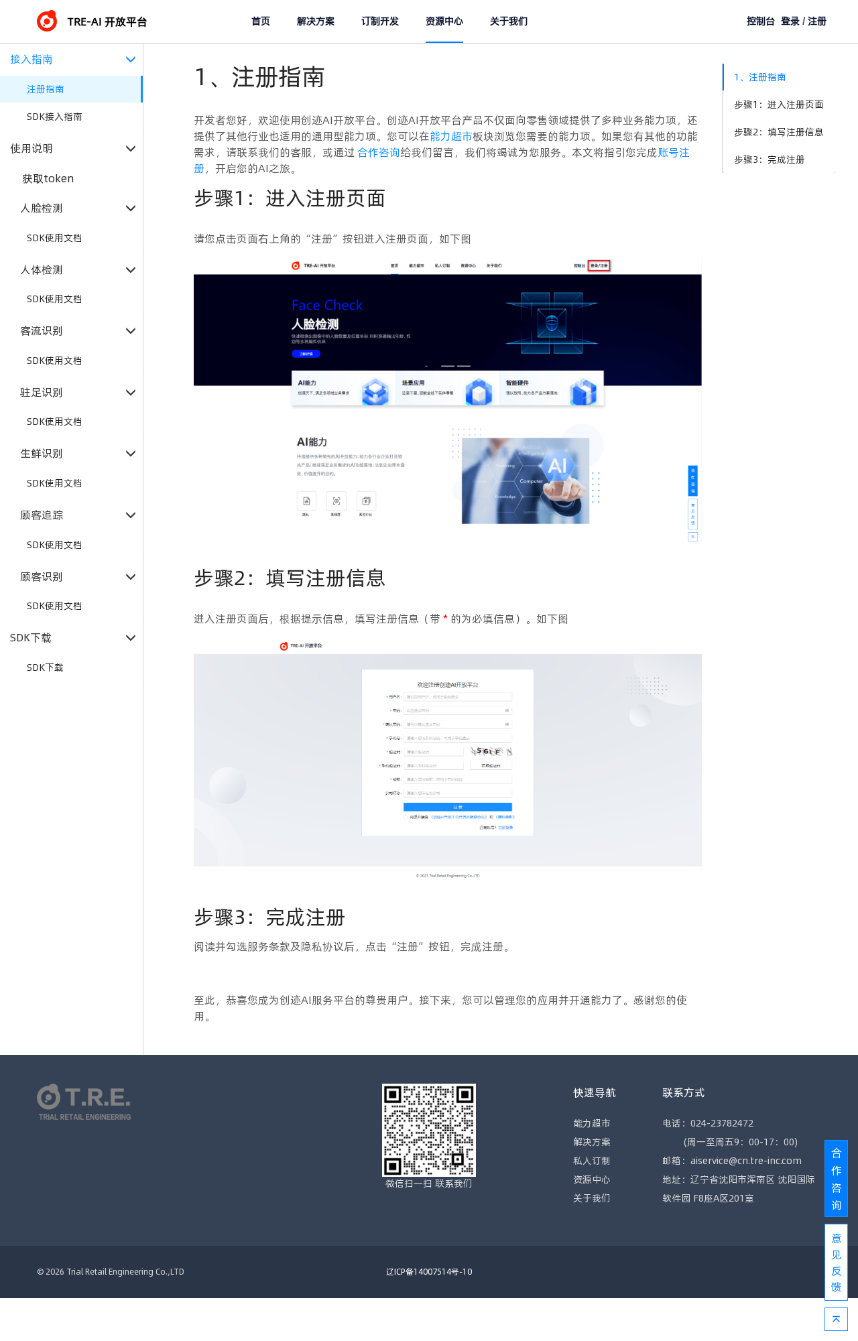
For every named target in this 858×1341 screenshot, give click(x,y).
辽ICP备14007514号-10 (429, 1271)
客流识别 (41, 330)
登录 (790, 21)
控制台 (761, 21)
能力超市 (451, 136)
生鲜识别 (41, 453)
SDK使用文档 (54, 238)
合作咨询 (378, 152)
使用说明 (31, 148)
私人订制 (592, 1160)
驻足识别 (41, 392)
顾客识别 (41, 576)
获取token (48, 178)
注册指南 (45, 89)
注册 (817, 21)
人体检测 (41, 269)
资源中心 (444, 21)
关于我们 (509, 21)
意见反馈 (836, 1262)
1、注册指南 (760, 77)
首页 (260, 21)
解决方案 (315, 21)
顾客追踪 (41, 515)
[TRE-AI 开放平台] (52, 21)
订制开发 (380, 21)
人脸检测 (41, 208)
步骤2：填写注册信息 (779, 132)
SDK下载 (31, 637)
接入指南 (31, 59)
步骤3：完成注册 (769, 159)
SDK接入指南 (54, 116)
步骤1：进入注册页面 (779, 104)
